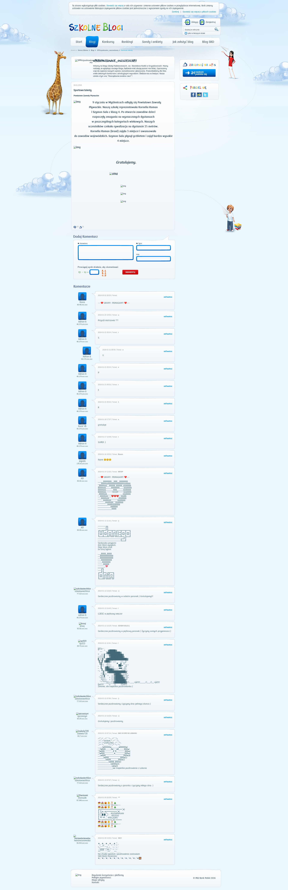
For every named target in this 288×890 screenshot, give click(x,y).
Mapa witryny (98, 880)
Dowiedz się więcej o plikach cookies (199, 12)
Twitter (205, 94)
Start (79, 42)
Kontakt (95, 882)
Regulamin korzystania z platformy (108, 875)
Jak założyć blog (183, 42)
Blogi (92, 42)
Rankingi (127, 42)
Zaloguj (194, 22)
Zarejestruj (211, 22)
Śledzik (199, 94)
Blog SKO (208, 42)
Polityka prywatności (101, 878)
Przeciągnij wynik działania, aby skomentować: (98, 267)
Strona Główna (83, 50)
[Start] (95, 32)
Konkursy (108, 42)
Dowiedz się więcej (114, 6)
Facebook (193, 94)
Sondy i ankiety (152, 42)
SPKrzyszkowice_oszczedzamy (107, 50)
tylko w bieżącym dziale (196, 33)
